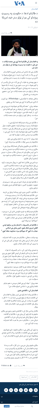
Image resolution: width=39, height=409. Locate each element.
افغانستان (34, 9)
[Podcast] (11, 390)
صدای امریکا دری (19, 406)
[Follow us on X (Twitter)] (31, 390)
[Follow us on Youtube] (26, 390)
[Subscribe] (6, 390)
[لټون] (32, 406)
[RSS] (16, 390)
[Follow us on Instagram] (21, 390)
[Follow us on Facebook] (36, 390)
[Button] (6, 32)
